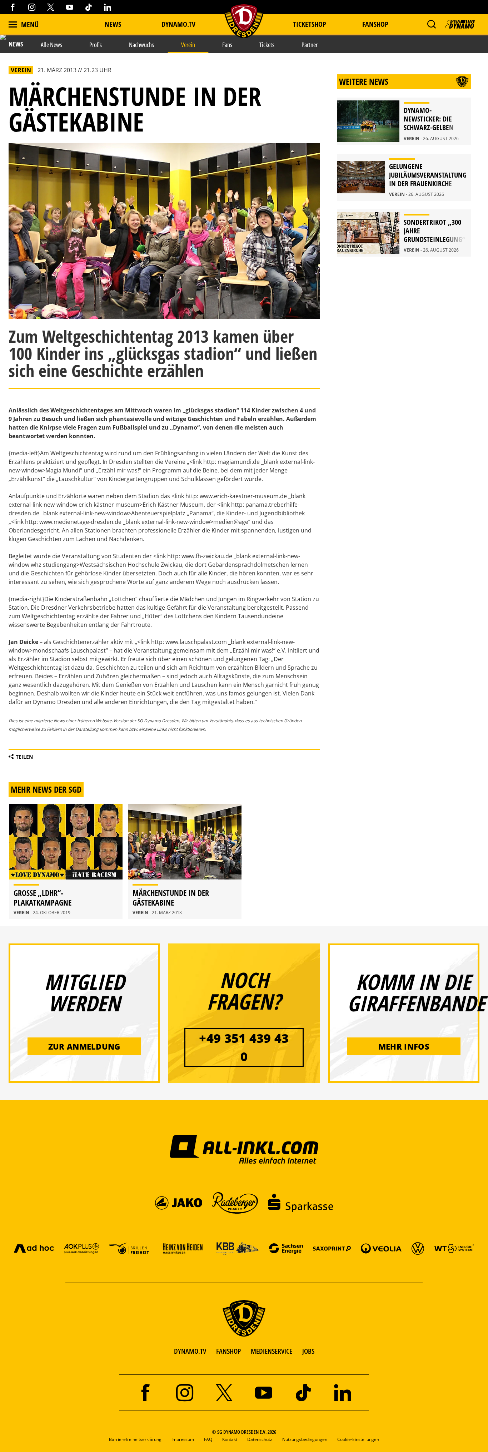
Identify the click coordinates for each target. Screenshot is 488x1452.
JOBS (308, 1351)
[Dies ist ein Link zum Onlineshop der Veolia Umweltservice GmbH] (381, 1248)
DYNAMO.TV (178, 24)
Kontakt (229, 1439)
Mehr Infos (403, 1046)
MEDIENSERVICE (271, 1351)
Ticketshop (309, 24)
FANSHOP (228, 1351)
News (113, 24)
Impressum (182, 1439)
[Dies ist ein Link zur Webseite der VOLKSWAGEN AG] (418, 1248)
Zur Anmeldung (84, 1046)
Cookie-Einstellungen (358, 1439)
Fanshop (375, 24)
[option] (66, 861)
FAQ (208, 1439)
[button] (431, 24)
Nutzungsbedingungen (304, 1439)
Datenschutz (259, 1439)
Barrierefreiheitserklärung (135, 1439)
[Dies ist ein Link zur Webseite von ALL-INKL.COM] (244, 1149)
